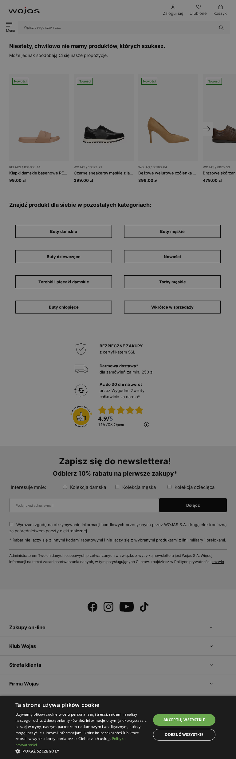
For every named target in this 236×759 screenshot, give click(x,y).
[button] (81, 751)
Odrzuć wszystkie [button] (184, 734)
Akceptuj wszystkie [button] (184, 719)
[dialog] (118, 379)
